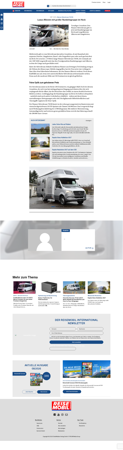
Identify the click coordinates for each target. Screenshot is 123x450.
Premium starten (96, 2)
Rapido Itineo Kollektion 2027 (61, 137)
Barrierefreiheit (41, 431)
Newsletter (82, 426)
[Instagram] (62, 415)
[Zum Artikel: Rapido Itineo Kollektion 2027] (40, 143)
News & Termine (80, 10)
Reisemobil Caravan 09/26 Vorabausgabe (75, 383)
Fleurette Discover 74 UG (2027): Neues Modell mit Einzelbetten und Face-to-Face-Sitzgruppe (73, 299)
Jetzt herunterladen (72, 391)
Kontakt (60, 423)
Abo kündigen (61, 428)
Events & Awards (95, 10)
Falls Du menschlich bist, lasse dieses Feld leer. (67, 346)
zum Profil (88, 248)
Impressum (39, 423)
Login (108, 2)
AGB (38, 426)
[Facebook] (2, 15)
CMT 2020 (53, 17)
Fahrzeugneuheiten (69, 295)
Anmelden (76, 342)
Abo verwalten (62, 426)
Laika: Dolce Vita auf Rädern (61, 124)
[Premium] (107, 11)
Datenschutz (40, 428)
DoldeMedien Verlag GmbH (60, 436)
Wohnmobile (28, 10)
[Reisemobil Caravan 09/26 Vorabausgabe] (86, 369)
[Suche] (48, 6)
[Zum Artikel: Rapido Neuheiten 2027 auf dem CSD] (40, 155)
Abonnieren (43, 392)
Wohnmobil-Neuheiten (94, 295)
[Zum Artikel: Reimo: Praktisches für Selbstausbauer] (49, 287)
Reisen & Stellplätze (65, 10)
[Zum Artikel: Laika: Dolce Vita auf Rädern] (40, 130)
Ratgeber (51, 10)
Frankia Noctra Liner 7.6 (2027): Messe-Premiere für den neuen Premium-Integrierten (23, 299)
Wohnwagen (40, 10)
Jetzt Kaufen (29, 392)
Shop (104, 2)
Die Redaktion (82, 423)
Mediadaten (61, 431)
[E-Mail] (66, 415)
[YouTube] (58, 415)
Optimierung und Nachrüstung (47, 295)
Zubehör (17, 10)
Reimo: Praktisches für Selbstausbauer (45, 298)
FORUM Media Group (74, 436)
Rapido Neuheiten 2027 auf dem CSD (64, 150)
